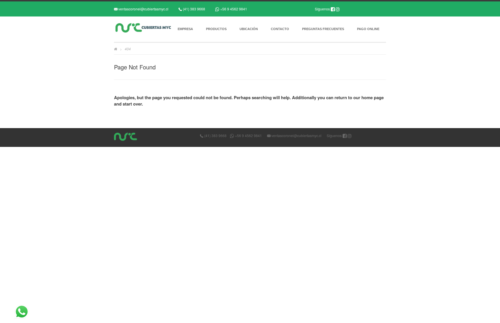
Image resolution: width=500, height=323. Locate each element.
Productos (216, 29)
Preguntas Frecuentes (323, 29)
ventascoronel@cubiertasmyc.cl (142, 8)
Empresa (185, 29)
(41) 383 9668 (193, 8)
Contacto (280, 29)
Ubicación (249, 29)
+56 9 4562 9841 (233, 8)
